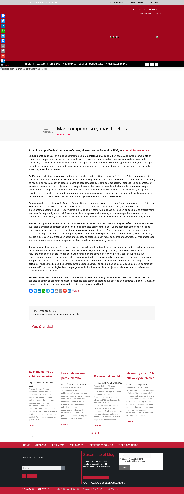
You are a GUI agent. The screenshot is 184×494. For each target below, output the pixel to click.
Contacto (51, 2)
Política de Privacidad (71, 489)
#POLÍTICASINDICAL (116, 64)
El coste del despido (108, 376)
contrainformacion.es (136, 150)
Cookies (87, 489)
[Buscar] (63, 468)
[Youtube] (156, 65)
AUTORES (139, 9)
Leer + (32, 425)
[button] (133, 64)
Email (121, 455)
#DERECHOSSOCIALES (91, 64)
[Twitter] (152, 65)
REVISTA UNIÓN (116, 2)
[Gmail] (5, 55)
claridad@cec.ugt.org (112, 482)
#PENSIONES (69, 64)
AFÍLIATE (154, 2)
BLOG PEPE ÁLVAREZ (137, 2)
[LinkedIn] (5, 25)
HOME (27, 64)
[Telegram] (5, 35)
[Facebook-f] (147, 65)
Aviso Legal (53, 489)
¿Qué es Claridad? (34, 2)
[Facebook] (24, 476)
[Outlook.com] (5, 60)
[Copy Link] (5, 50)
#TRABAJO (39, 64)
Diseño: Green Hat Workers (106, 489)
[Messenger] (5, 40)
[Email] (5, 45)
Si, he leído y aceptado (135, 461)
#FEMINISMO (53, 64)
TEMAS (153, 9)
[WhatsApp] (5, 30)
